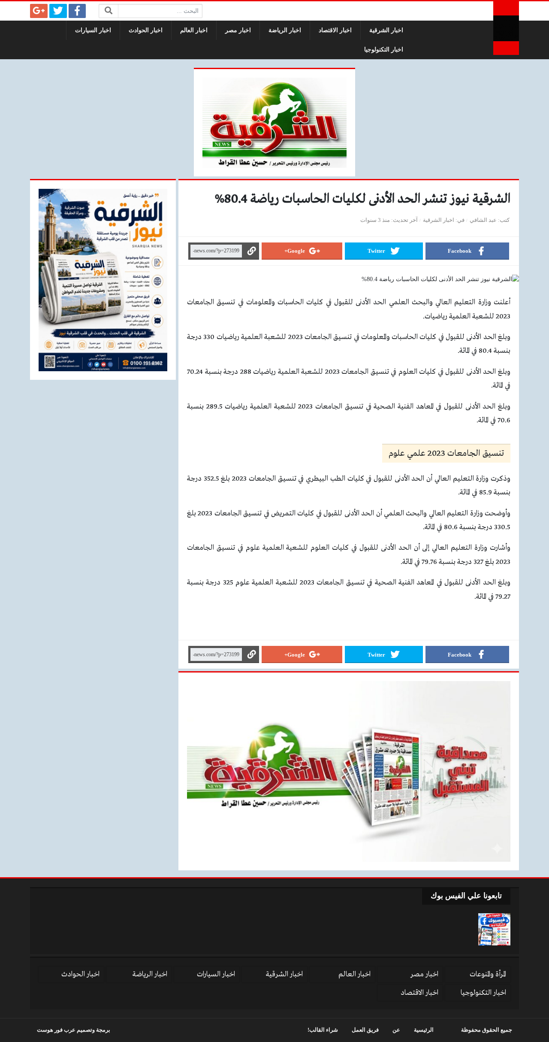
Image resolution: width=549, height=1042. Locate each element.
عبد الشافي (483, 220)
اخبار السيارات (93, 30)
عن (396, 1030)
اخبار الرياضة (284, 30)
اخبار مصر (238, 30)
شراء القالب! (323, 1030)
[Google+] (39, 11)
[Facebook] (77, 11)
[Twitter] (58, 11)
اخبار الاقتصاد (335, 30)
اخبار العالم (194, 30)
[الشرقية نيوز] (506, 28)
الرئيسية (424, 1030)
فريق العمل (365, 1030)
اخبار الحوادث (146, 30)
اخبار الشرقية (386, 30)
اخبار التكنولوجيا (383, 49)
